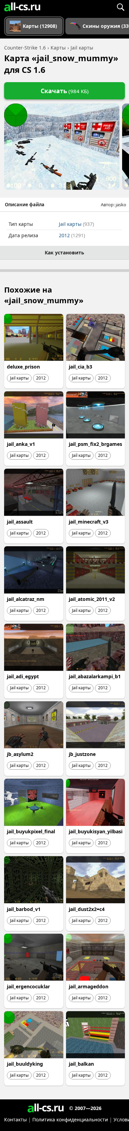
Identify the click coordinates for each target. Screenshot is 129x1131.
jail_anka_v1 (21, 444)
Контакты (15, 1119)
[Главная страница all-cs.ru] (22, 6)
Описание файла (24, 204)
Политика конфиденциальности (70, 1119)
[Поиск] (120, 7)
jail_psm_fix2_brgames (95, 444)
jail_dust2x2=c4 (87, 909)
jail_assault (20, 521)
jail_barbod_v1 (24, 909)
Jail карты (76, 224)
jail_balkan (81, 1064)
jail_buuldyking (25, 1064)
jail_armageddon (88, 986)
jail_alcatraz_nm (25, 599)
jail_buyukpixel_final (31, 831)
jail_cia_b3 (80, 366)
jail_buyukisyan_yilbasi (95, 831)
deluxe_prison (23, 366)
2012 (72, 235)
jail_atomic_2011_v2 (92, 599)
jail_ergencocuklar (28, 986)
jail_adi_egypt (23, 676)
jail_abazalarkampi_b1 (95, 676)
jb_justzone (82, 754)
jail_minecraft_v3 (88, 521)
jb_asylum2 (20, 754)
